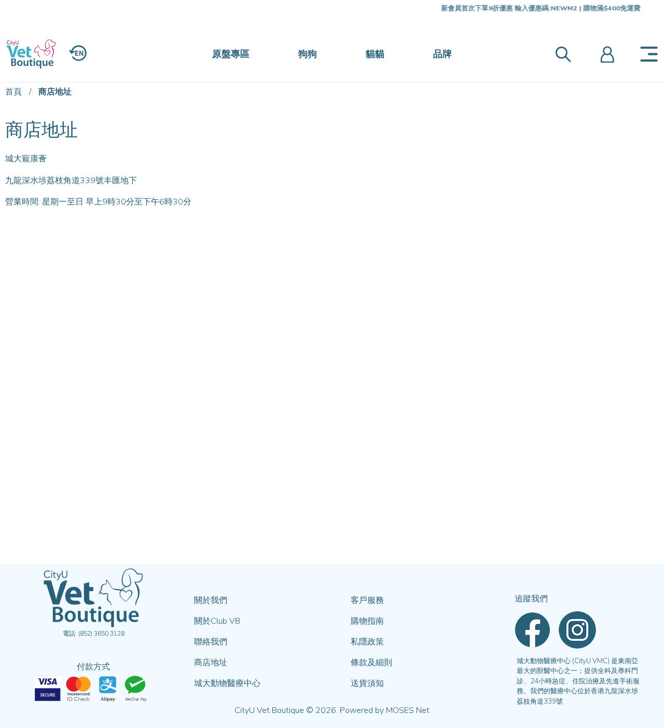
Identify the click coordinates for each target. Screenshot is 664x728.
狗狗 (307, 54)
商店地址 (55, 92)
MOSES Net (408, 710)
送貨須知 (367, 683)
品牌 (442, 54)
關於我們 (210, 600)
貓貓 (375, 54)
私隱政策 (367, 642)
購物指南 (367, 621)
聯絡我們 (210, 642)
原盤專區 (231, 54)
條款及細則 (371, 662)
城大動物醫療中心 (227, 683)
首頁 (13, 92)
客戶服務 (367, 600)
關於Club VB (217, 621)
